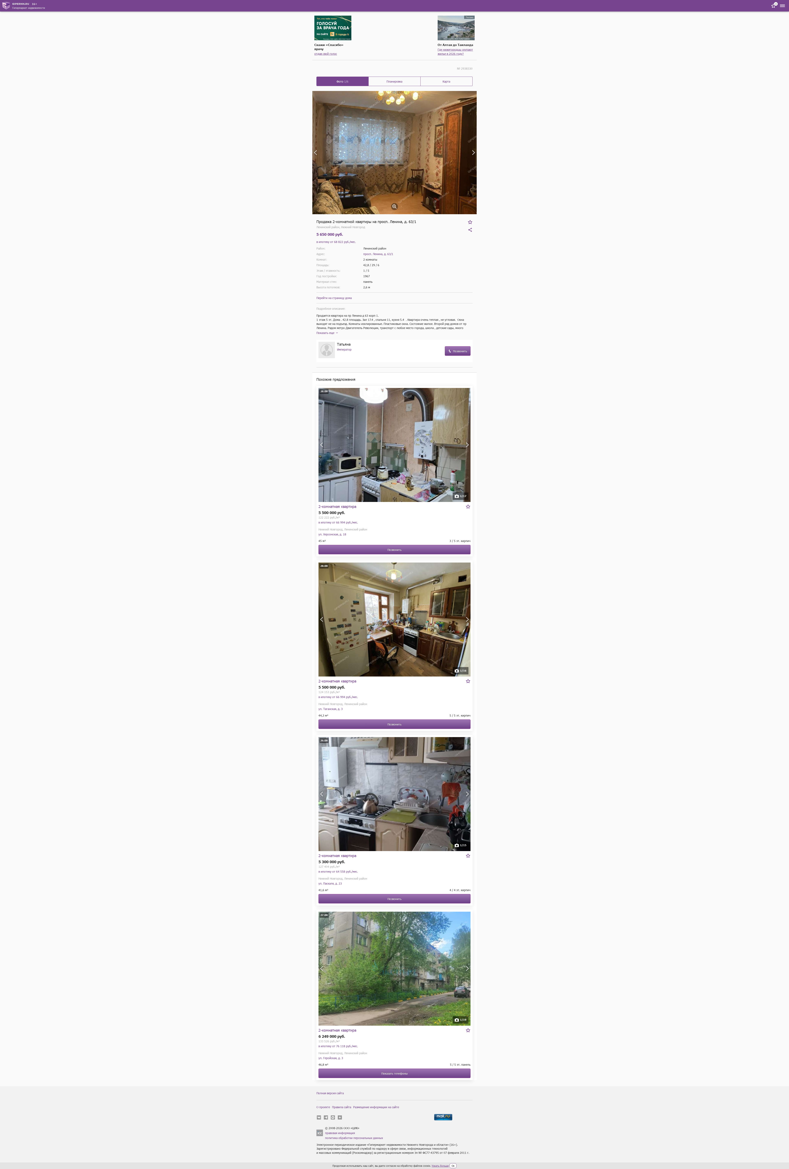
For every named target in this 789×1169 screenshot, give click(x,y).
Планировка (394, 81)
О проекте (323, 1107)
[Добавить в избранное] (470, 222)
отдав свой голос (325, 54)
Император (344, 349)
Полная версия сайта (330, 1093)
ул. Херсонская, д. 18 (332, 534)
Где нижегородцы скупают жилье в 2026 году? (455, 52)
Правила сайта (341, 1107)
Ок (453, 1165)
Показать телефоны (394, 1073)
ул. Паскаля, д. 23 (330, 883)
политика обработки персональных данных (354, 1138)
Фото (342, 81)
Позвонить (460, 351)
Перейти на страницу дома (334, 298)
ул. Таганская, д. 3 (330, 709)
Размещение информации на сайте (376, 1107)
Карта (446, 81)
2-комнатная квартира (337, 506)
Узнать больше (440, 1165)
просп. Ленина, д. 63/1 (378, 254)
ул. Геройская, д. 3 (330, 1058)
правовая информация (340, 1133)
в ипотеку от (336, 242)
